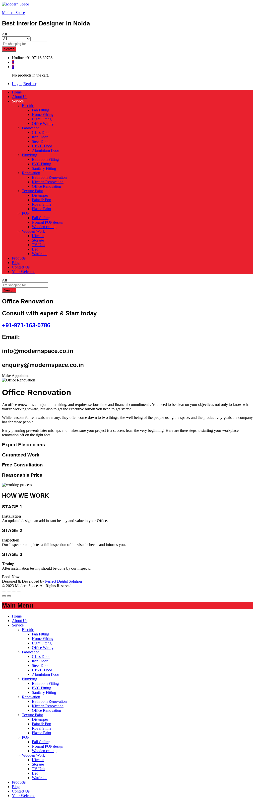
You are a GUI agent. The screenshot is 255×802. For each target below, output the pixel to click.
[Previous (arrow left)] (4, 596)
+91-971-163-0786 (26, 325)
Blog (16, 263)
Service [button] (18, 101)
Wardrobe (39, 254)
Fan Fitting (40, 110)
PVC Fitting (41, 164)
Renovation (31, 697)
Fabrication (31, 652)
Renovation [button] (31, 173)
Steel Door (40, 141)
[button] (17, 375)
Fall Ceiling (41, 218)
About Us (19, 96)
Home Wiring (42, 114)
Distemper (40, 195)
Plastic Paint (41, 209)
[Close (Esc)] (4, 591)
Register (29, 84)
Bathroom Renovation (49, 177)
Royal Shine (41, 204)
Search (9, 49)
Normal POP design (47, 222)
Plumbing (29, 679)
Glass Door (41, 132)
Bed (35, 249)
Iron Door (40, 137)
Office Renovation (46, 186)
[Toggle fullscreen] (14, 591)
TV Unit (38, 245)
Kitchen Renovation (48, 182)
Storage (38, 240)
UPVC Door (42, 146)
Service (18, 625)
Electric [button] (28, 105)
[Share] (9, 591)
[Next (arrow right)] (9, 596)
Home (17, 92)
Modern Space (13, 12)
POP (25, 737)
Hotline (18, 58)
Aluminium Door (45, 150)
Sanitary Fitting (44, 168)
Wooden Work (33, 755)
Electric (28, 629)
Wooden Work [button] (33, 231)
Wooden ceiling (44, 227)
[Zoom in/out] (19, 591)
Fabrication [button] (31, 128)
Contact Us (21, 267)
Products (19, 258)
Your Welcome (23, 271)
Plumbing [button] (29, 155)
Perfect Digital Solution (63, 581)
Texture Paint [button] (32, 191)
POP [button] (25, 213)
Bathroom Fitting (45, 159)
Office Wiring (43, 123)
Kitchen (38, 236)
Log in (17, 84)
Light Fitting (42, 119)
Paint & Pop (41, 200)
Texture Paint (32, 715)
